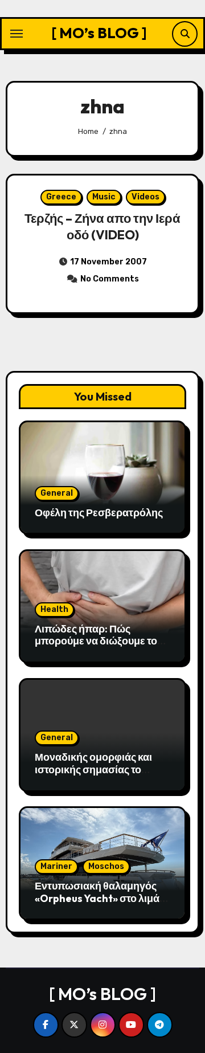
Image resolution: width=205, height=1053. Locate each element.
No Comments (109, 279)
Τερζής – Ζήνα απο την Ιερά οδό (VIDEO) (102, 226)
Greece (61, 197)
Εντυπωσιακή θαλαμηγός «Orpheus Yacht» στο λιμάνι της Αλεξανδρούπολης (101, 898)
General (56, 493)
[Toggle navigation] (16, 33)
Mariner (56, 866)
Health (54, 609)
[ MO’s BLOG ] (99, 32)
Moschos (106, 866)
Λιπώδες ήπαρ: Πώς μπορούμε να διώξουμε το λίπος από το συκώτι (96, 641)
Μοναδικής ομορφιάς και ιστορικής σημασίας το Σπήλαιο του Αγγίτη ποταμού (93, 775)
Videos (145, 197)
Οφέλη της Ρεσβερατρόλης (99, 512)
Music (104, 197)
